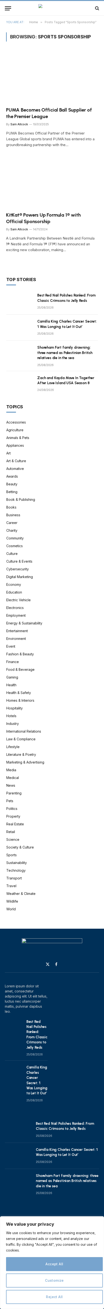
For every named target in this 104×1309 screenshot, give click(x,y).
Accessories (16, 422)
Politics (11, 809)
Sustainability (16, 863)
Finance (12, 662)
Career (11, 523)
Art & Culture (16, 461)
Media (11, 770)
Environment (16, 639)
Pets (9, 801)
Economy (13, 584)
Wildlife (12, 901)
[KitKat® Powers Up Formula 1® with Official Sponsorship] (52, 182)
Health (11, 685)
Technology (16, 870)
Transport (14, 878)
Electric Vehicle (18, 600)
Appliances (15, 445)
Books (11, 507)
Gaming (12, 677)
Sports (11, 855)
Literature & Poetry (21, 754)
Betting (11, 492)
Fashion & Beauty (20, 654)
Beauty (11, 484)
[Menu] (8, 8)
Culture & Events (19, 561)
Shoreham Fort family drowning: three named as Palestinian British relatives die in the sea (64, 352)
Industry (12, 724)
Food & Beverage (20, 669)
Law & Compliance (21, 739)
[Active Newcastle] (52, 8)
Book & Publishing (20, 499)
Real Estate (15, 824)
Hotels (11, 716)
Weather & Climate (21, 894)
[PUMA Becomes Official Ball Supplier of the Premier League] (52, 77)
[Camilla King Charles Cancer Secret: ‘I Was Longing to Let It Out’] (19, 327)
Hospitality (14, 708)
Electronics (15, 608)
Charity (11, 530)
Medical (12, 778)
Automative (15, 469)
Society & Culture (20, 847)
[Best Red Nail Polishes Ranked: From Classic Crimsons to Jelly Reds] (19, 301)
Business (13, 515)
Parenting (14, 793)
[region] (52, 1262)
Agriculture (14, 430)
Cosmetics (14, 546)
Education (14, 592)
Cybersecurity (17, 569)
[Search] (96, 8)
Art (8, 453)
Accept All (54, 1264)
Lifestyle (13, 747)
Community (15, 538)
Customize (54, 1280)
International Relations (23, 731)
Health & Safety (18, 693)
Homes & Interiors (20, 700)
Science (12, 839)
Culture (12, 554)
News (10, 785)
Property (13, 816)
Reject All (54, 1297)
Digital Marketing (19, 577)
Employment (16, 615)
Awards (12, 476)
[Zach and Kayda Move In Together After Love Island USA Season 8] (19, 384)
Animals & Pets (17, 438)
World (11, 909)
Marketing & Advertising (25, 762)
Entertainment (17, 631)
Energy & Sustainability (24, 623)
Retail (10, 832)
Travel (11, 886)
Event (10, 646)
